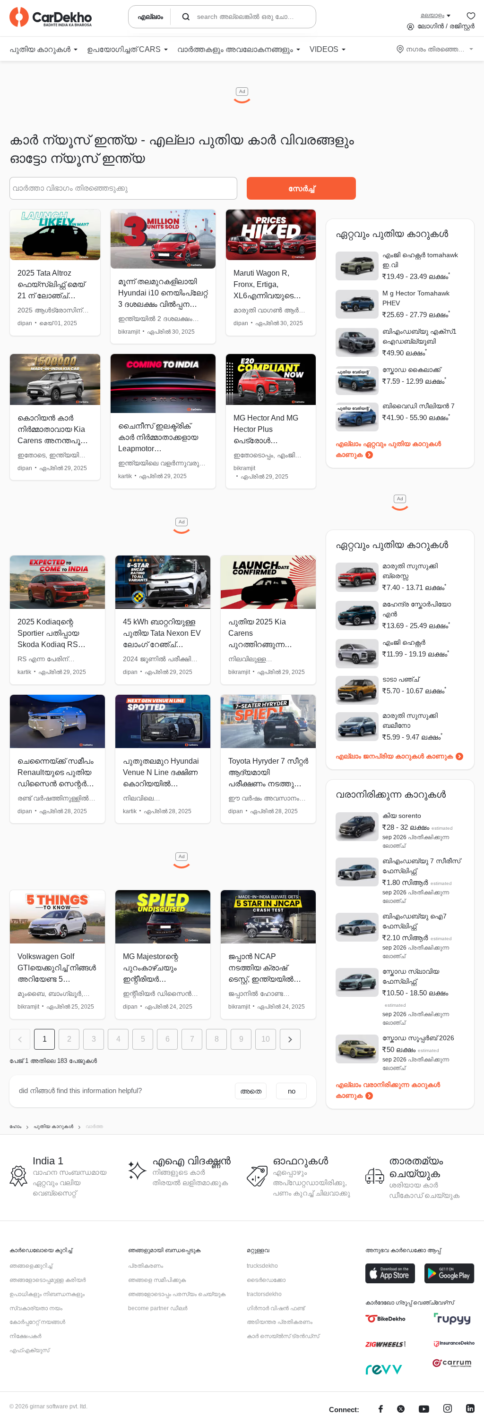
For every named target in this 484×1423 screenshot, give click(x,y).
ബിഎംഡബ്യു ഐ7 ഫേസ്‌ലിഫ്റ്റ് (414, 921)
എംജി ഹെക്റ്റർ (403, 642)
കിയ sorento (401, 815)
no (291, 1091)
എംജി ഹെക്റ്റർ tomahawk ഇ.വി (420, 260)
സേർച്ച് (301, 189)
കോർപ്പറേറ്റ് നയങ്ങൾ (37, 1322)
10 (265, 1039)
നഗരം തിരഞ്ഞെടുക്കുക (435, 49)
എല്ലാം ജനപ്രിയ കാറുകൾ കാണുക (394, 756)
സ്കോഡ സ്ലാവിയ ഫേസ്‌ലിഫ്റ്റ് (410, 976)
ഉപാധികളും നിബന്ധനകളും (47, 1294)
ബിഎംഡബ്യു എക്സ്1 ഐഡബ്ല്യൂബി (419, 336)
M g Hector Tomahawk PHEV (415, 298)
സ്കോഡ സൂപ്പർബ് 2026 (418, 1038)
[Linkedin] (470, 1410)
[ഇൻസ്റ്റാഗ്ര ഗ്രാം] (447, 1410)
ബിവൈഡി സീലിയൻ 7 (418, 406)
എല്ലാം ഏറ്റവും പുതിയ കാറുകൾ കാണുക (388, 449)
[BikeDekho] (385, 1318)
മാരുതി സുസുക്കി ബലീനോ (410, 720)
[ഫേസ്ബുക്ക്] (381, 1410)
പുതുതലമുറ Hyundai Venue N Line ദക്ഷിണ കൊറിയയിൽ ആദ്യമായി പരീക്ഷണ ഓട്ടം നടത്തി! (161, 783)
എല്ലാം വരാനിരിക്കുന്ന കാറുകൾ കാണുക (388, 1090)
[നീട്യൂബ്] (424, 1410)
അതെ (250, 1091)
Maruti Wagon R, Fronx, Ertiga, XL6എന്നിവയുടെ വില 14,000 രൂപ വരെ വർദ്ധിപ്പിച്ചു (263, 295)
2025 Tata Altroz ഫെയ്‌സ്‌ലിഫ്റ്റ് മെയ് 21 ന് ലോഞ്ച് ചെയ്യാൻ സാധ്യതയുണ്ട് (51, 295)
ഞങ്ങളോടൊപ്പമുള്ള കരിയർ (47, 1280)
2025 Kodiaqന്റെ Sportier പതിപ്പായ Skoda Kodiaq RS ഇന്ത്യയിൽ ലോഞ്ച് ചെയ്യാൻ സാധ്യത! (56, 644)
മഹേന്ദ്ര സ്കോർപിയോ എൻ (416, 609)
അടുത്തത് (290, 1039)
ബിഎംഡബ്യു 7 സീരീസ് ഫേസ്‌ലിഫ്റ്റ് (421, 866)
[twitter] (401, 1410)
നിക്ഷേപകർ (25, 1336)
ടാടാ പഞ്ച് (400, 679)
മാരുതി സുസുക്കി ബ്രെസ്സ (410, 571)
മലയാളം (432, 15)
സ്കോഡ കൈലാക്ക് (411, 369)
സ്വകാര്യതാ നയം (35, 1308)
